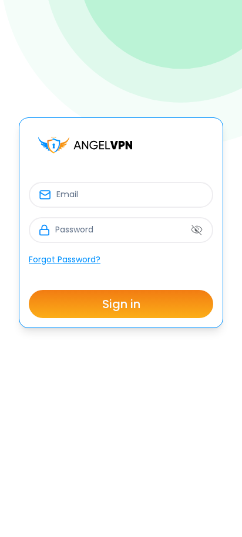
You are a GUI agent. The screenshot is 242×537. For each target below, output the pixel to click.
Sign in (121, 304)
